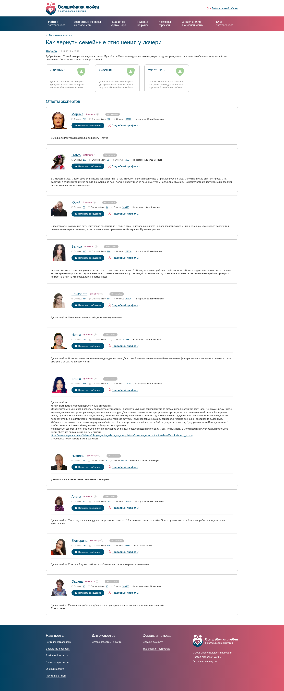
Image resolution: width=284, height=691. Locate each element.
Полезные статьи (56, 675)
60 (84, 586)
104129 (128, 119)
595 (108, 501)
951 (84, 384)
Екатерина (79, 540)
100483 (125, 586)
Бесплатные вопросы (60, 35)
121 (108, 384)
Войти (225, 8)
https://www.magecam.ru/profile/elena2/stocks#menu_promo (159, 435)
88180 (127, 546)
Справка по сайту (153, 641)
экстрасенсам (87, 23)
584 (108, 299)
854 (84, 299)
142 (84, 340)
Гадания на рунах (143, 23)
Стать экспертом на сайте (106, 641)
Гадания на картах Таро (118, 23)
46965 (126, 160)
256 (84, 119)
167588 (125, 340)
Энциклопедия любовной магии (192, 23)
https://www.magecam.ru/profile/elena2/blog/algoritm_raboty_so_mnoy (88, 435)
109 (108, 546)
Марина (77, 114)
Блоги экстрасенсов (57, 662)
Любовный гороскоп (165, 23)
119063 (128, 384)
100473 (125, 207)
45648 (124, 461)
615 (84, 251)
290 (84, 160)
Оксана (77, 581)
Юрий (75, 202)
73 (84, 207)
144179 (128, 501)
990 (108, 119)
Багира (76, 246)
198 (108, 251)
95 (108, 160)
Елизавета (79, 294)
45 (84, 461)
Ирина (76, 334)
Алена (76, 496)
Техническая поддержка (156, 648)
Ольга (76, 155)
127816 (128, 251)
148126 (128, 299)
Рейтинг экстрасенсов (56, 23)
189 (84, 546)
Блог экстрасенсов (224, 23)
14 (107, 207)
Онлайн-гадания (55, 668)
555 (84, 501)
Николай (77, 456)
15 (107, 586)
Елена (76, 379)
